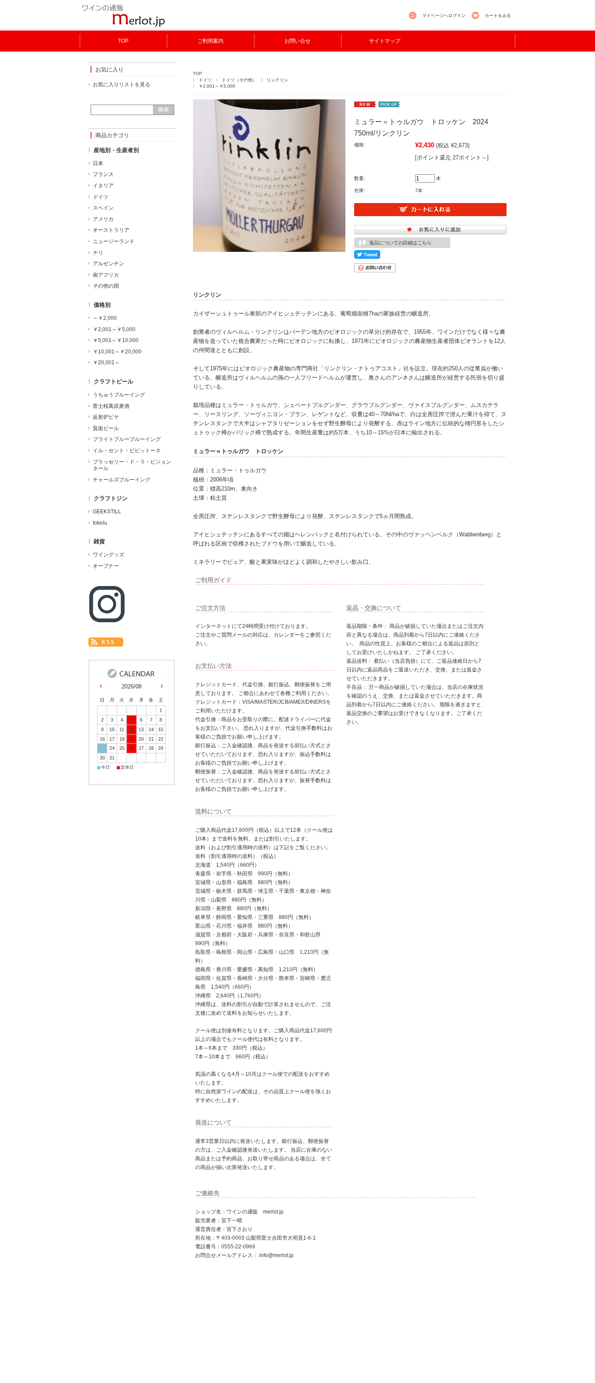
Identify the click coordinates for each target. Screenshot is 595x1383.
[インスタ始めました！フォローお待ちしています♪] (106, 620)
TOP (123, 41)
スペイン (103, 208)
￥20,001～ (106, 362)
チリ (98, 253)
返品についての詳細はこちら (400, 242)
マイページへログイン (444, 15)
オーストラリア (111, 230)
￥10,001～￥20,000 (117, 352)
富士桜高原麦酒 (111, 406)
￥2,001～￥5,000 (217, 86)
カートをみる (498, 15)
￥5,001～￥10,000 (116, 340)
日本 (98, 163)
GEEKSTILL (107, 511)
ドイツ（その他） (239, 80)
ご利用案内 (210, 41)
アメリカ (103, 219)
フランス (103, 174)
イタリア (103, 186)
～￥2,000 (105, 318)
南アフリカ (106, 275)
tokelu (100, 523)
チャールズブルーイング (121, 480)
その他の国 (106, 286)
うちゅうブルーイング (119, 395)
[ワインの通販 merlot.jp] (123, 26)
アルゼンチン (108, 264)
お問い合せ (297, 41)
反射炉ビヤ (106, 417)
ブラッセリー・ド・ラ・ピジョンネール (132, 465)
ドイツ (205, 80)
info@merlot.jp (276, 1255)
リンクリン (277, 80)
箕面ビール (106, 428)
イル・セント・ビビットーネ (127, 450)
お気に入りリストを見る (121, 84)
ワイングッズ (108, 555)
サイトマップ (384, 41)
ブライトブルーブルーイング (127, 439)
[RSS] (105, 642)
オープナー (106, 566)
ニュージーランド (114, 241)
